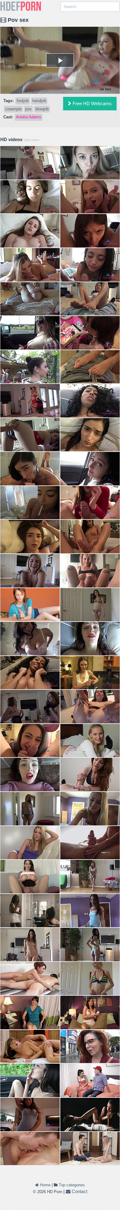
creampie (13, 109)
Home (44, 1185)
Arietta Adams (28, 117)
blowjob (42, 109)
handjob (39, 100)
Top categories (71, 1185)
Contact (78, 1191)
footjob (23, 100)
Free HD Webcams (91, 103)
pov (28, 109)
